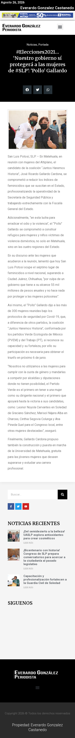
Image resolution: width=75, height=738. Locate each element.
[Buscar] (62, 494)
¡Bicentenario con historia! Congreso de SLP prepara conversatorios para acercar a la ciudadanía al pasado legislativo (44, 557)
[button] (60, 27)
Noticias (32, 44)
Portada (43, 44)
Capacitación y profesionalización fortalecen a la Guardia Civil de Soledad (45, 579)
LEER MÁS (28, 543)
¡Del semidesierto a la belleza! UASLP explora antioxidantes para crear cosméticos (44, 535)
